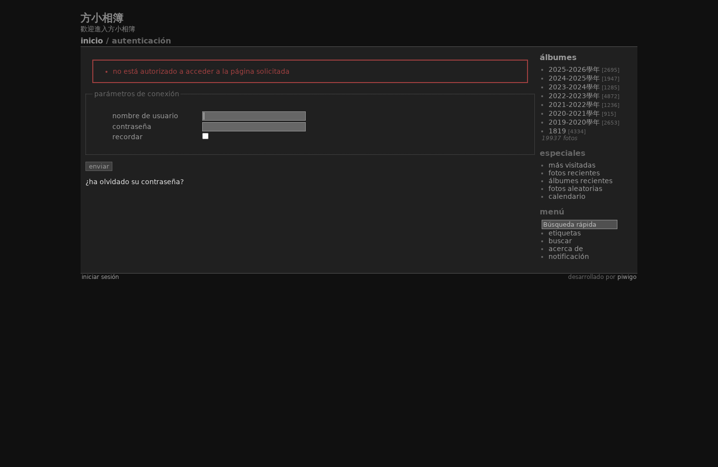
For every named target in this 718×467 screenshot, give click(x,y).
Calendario (567, 196)
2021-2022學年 (574, 104)
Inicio (92, 40)
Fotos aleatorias (575, 188)
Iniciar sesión (100, 277)
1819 (557, 131)
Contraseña (131, 126)
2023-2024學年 (574, 87)
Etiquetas (565, 233)
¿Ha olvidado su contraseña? (134, 182)
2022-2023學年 (574, 96)
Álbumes (558, 57)
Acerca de (566, 249)
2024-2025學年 (574, 78)
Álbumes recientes (580, 181)
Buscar (560, 241)
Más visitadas (572, 165)
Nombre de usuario (145, 116)
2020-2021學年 (574, 113)
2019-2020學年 (574, 122)
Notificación (569, 256)
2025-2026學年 (574, 69)
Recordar (127, 137)
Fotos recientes (574, 173)
